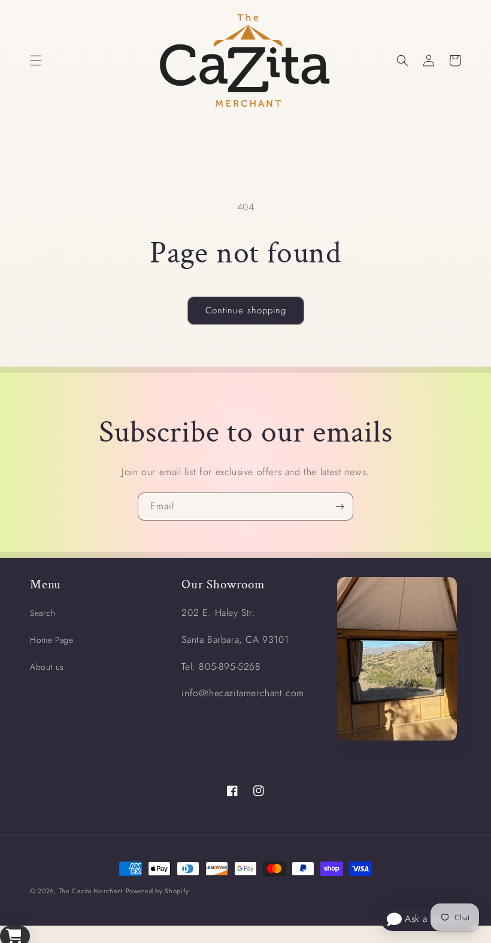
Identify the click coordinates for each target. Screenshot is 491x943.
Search (43, 613)
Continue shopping (245, 310)
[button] (36, 60)
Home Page (51, 640)
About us (47, 667)
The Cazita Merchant (91, 891)
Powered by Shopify (157, 891)
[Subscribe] (339, 506)
